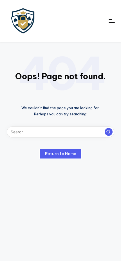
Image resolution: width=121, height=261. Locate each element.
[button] (109, 132)
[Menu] (111, 20)
